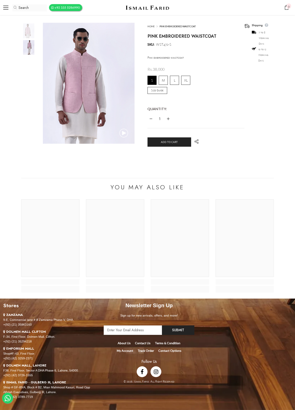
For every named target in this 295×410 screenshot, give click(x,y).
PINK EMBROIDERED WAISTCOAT (182, 36)
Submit (178, 330)
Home (151, 26)
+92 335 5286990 (67, 7)
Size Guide (157, 90)
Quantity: (157, 109)
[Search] (29, 7)
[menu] (5, 7)
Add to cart (169, 142)
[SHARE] (195, 141)
